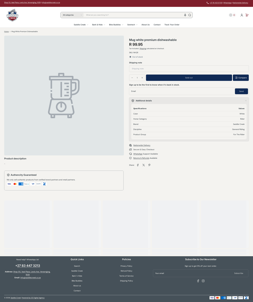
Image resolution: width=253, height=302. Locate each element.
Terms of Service (126, 276)
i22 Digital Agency (38, 298)
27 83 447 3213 (28, 266)
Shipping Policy (126, 281)
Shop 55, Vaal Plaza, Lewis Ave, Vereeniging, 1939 (22, 2)
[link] (137, 165)
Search (77, 266)
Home (6, 31)
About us (77, 285)
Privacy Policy (126, 266)
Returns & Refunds (141, 158)
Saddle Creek (77, 271)
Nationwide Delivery (240, 3)
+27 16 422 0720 (216, 3)
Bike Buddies (77, 281)
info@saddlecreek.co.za (51, 2)
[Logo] (12, 15)
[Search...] (190, 15)
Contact (77, 290)
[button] (72, 15)
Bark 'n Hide (77, 276)
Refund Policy (126, 271)
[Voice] (185, 15)
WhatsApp (227, 3)
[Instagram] (203, 280)
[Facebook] (198, 280)
